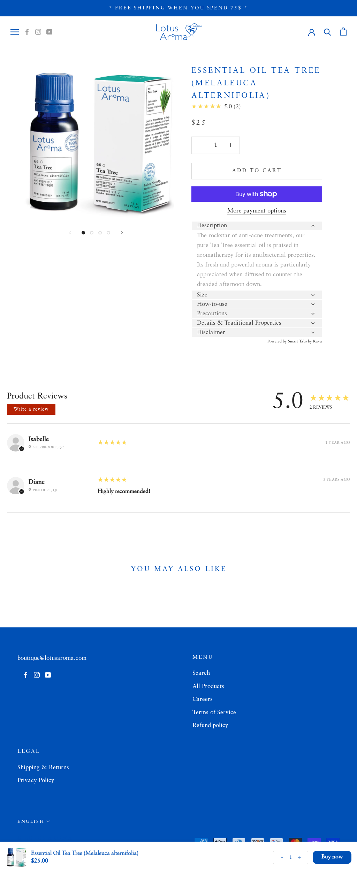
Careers (202, 699)
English (30, 821)
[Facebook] (27, 32)
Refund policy (210, 725)
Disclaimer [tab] (211, 332)
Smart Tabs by (300, 341)
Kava (317, 341)
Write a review (31, 409)
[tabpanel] (256, 260)
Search (201, 673)
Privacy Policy (35, 780)
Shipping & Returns (43, 768)
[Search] (327, 31)
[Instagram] (38, 32)
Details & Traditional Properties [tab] (239, 323)
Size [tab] (202, 295)
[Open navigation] (14, 32)
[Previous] (70, 232)
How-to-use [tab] (212, 304)
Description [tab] (212, 226)
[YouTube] (49, 32)
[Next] (122, 232)
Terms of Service (214, 713)
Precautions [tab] (212, 314)
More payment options (256, 211)
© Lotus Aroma (45, 838)
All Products (208, 686)
